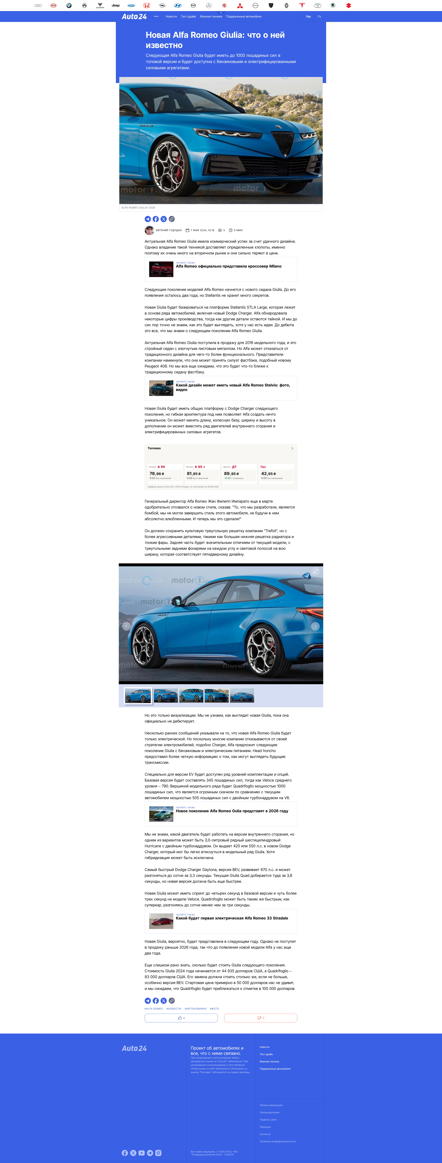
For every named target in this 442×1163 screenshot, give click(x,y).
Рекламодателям (269, 1112)
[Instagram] (158, 1153)
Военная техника (211, 16)
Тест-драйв (188, 16)
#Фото (214, 1008)
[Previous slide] (126, 626)
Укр (308, 16)
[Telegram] (150, 1153)
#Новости (174, 1008)
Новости (171, 16)
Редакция (265, 1127)
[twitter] (164, 219)
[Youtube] (141, 1153)
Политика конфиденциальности (278, 1141)
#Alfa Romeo (154, 1008)
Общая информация (271, 1105)
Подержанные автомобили (243, 16)
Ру (319, 16)
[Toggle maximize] (315, 571)
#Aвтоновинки (195, 1008)
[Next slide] (315, 626)
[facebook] (156, 219)
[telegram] (148, 219)
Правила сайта (268, 1119)
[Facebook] (125, 1153)
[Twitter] (133, 1153)
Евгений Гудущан (169, 230)
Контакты (265, 1134)
